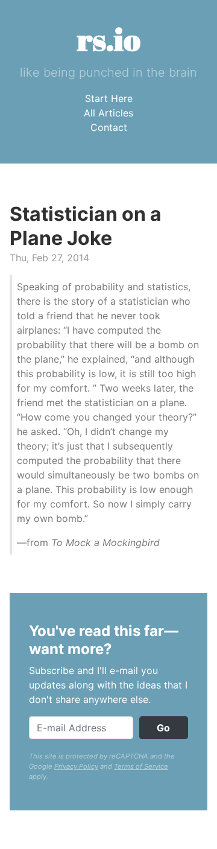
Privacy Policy (76, 766)
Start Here (109, 98)
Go (163, 728)
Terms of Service (141, 766)
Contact (108, 127)
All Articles (108, 113)
